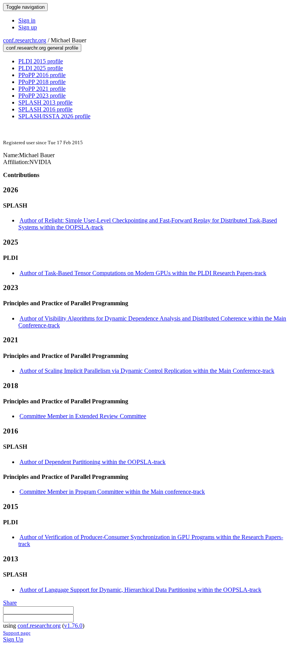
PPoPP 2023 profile (42, 95)
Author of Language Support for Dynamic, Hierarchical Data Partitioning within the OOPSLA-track (140, 589)
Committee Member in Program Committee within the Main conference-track (112, 491)
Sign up (27, 27)
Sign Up (13, 639)
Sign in (26, 20)
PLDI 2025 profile (40, 68)
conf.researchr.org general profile (42, 48)
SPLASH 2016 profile (45, 109)
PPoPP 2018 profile (42, 82)
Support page (17, 633)
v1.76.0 (73, 625)
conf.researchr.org (24, 40)
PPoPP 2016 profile (42, 75)
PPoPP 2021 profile (42, 88)
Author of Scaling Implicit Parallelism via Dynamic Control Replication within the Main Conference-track (146, 370)
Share (10, 602)
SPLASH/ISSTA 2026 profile (54, 116)
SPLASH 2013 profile (45, 102)
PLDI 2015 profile (40, 61)
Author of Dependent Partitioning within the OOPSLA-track (92, 462)
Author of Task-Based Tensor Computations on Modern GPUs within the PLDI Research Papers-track (142, 273)
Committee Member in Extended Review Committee (82, 416)
